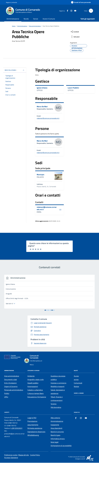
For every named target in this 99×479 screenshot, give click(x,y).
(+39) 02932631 (16, 428)
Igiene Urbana (42, 88)
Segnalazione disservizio (36, 431)
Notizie (76, 386)
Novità (26, 18)
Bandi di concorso (57, 431)
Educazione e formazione (36, 397)
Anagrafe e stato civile (35, 379)
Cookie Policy (35, 455)
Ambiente (31, 376)
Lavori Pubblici (73, 88)
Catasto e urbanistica (35, 390)
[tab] (45, 310)
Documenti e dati (10, 379)
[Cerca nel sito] (91, 11)
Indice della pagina (10, 70)
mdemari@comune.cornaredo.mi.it (48, 118)
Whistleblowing (33, 435)
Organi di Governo (10, 386)
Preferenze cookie (10, 455)
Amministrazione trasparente (57, 423)
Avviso (76, 376)
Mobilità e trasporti (57, 386)
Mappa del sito (23, 455)
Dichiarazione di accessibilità (61, 445)
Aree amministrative (11, 376)
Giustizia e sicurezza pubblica (58, 378)
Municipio (40, 174)
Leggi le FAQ (31, 417)
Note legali (54, 442)
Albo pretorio (55, 417)
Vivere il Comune (49, 18)
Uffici (6, 397)
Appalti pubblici (32, 383)
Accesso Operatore (11, 457)
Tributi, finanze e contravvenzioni (57, 399)
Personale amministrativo (13, 390)
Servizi (35, 18)
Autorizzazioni (32, 386)
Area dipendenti (56, 428)
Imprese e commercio (58, 383)
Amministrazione (13, 18)
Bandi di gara (55, 435)
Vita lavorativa (56, 407)
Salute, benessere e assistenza (58, 392)
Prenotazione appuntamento (32, 423)
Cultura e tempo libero (35, 393)
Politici (6, 393)
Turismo (53, 404)
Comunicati (78, 383)
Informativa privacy (58, 438)
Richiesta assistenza (34, 428)
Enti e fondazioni (10, 383)
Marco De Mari (42, 106)
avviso (76, 379)
